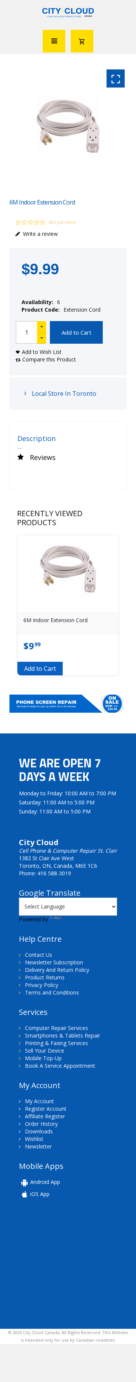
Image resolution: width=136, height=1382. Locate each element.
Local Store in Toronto (63, 393)
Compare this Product (49, 359)
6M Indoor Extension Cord (55, 620)
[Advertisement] (71, 1263)
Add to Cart (76, 332)
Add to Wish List (42, 351)
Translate (75, 919)
